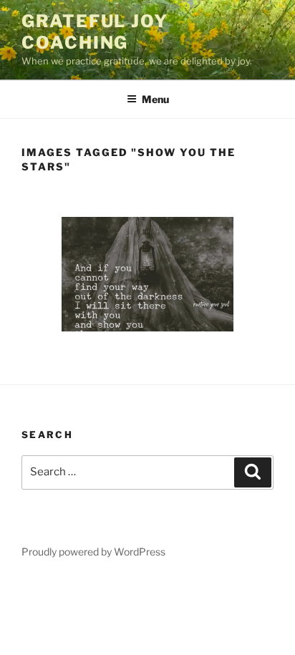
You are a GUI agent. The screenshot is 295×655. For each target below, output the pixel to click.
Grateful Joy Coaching (94, 32)
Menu (155, 99)
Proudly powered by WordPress (93, 551)
